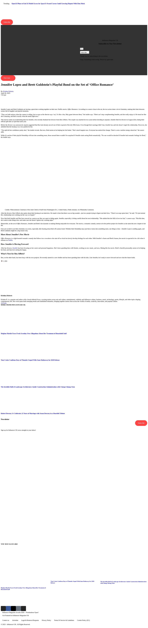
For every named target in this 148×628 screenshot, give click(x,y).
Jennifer (15, 248)
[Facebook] (1, 97)
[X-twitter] (13, 608)
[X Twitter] (1, 98)
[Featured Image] (24, 584)
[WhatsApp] (1, 100)
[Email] (1, 106)
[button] (74, 7)
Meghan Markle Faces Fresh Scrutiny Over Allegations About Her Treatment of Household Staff (34, 333)
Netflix (10, 240)
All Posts (4, 303)
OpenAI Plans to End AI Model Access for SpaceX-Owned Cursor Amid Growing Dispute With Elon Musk (48, 3)
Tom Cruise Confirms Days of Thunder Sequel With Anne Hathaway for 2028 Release (30, 360)
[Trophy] (18, 608)
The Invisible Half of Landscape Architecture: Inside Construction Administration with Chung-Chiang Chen (38, 387)
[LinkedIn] (1, 102)
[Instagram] (3, 608)
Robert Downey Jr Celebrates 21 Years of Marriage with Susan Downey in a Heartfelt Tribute (33, 413)
